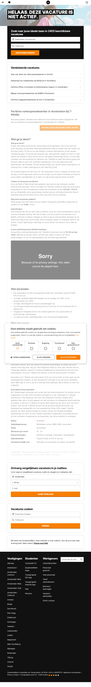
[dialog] (45, 343)
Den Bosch (11, 608)
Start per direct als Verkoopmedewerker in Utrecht (32, 74)
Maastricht (11, 640)
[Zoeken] (88, 2)
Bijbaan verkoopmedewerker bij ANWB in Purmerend (32, 93)
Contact (16, 675)
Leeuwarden (12, 631)
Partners (28, 593)
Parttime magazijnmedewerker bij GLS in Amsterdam (32, 100)
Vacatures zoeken (25, 53)
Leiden (10, 635)
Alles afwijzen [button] (43, 357)
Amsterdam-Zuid (14, 588)
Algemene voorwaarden (71, 672)
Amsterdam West (14, 584)
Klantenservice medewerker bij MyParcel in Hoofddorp (33, 81)
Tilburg (10, 657)
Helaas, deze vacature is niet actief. (60, 127)
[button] (20, 357)
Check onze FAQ (41, 543)
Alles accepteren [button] (68, 357)
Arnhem (10, 600)
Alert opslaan (45, 494)
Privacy (10, 675)
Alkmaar (10, 563)
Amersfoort (12, 568)
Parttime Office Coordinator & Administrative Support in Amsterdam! (39, 87)
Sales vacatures (28, 452)
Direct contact (49, 600)
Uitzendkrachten (49, 563)
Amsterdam (15, 452)
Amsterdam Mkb (14, 579)
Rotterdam (11, 653)
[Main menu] (2, 2)
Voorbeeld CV (31, 563)
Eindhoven (11, 617)
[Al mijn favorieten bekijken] (9, 2)
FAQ (26, 589)
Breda (9, 604)
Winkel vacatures (43, 452)
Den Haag (11, 613)
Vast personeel (49, 575)
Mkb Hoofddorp (14, 644)
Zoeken (45, 526)
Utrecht (10, 662)
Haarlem (10, 626)
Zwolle (10, 666)
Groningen (11, 622)
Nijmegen (11, 648)
